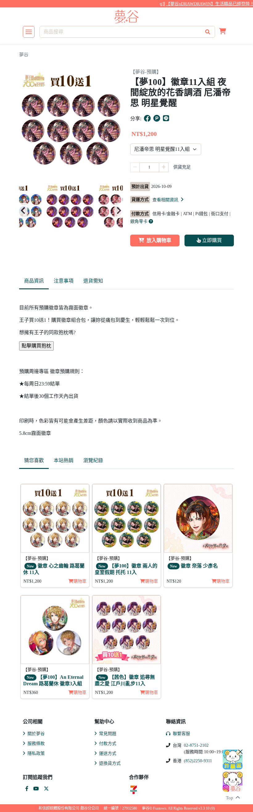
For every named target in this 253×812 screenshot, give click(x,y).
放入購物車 (159, 240)
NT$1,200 (32, 581)
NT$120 (174, 581)
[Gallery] (71, 210)
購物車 (79, 581)
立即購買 (211, 240)
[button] (222, 32)
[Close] (240, 751)
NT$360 (30, 692)
